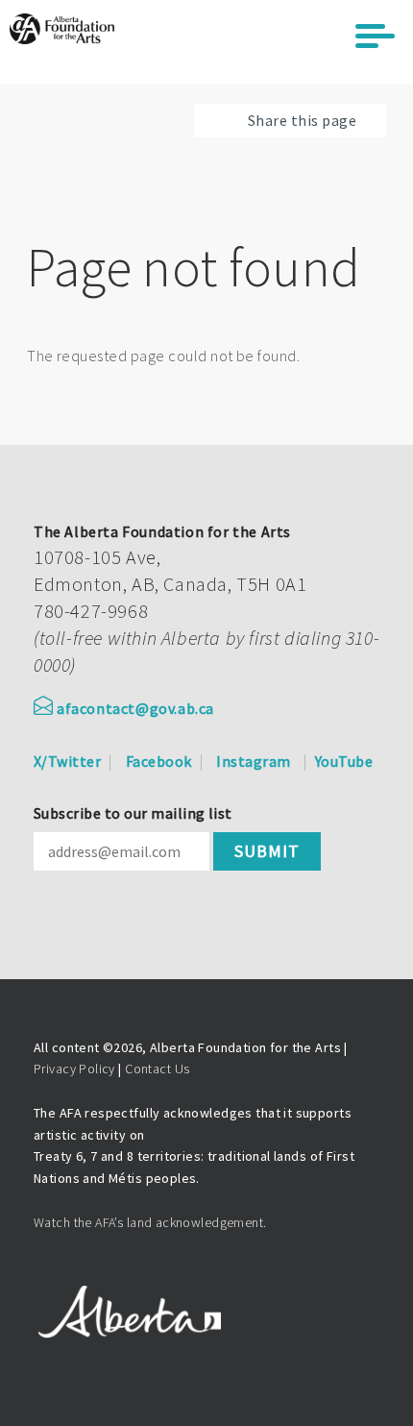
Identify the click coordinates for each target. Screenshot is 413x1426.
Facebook (159, 761)
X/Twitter (67, 761)
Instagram (253, 761)
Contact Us (157, 1068)
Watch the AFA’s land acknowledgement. (150, 1222)
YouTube (344, 761)
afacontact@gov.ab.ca (135, 708)
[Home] (62, 29)
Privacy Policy (74, 1068)
